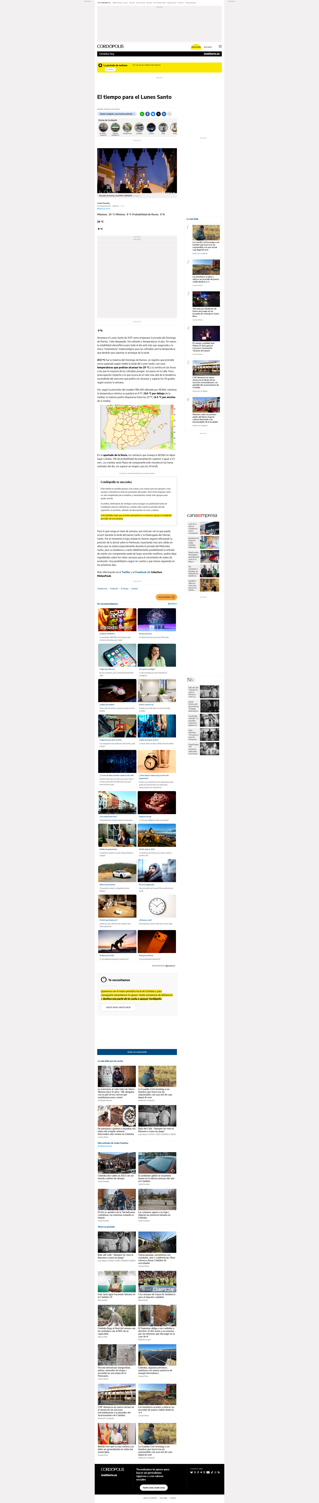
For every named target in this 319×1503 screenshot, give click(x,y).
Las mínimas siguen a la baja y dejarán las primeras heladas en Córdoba (154, 1215)
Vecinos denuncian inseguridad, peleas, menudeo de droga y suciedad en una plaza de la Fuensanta (114, 1371)
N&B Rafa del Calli (117, 2)
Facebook (140, 572)
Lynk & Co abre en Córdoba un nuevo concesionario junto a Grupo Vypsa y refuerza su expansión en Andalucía (194, 528)
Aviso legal (163, 1498)
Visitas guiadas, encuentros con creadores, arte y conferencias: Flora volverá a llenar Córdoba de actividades (156, 1259)
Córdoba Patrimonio (190, 2)
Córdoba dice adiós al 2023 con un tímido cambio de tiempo (116, 1177)
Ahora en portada (106, 1227)
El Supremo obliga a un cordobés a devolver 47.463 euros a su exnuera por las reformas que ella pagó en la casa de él (156, 1332)
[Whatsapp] (142, 114)
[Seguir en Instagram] (204, 1472)
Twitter (126, 572)
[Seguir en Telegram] (201, 1472)
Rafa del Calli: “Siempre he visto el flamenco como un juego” (156, 1130)
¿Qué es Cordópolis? (150, 1498)
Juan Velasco (143, 1134)
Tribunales (149, 2)
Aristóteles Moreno (105, 1100)
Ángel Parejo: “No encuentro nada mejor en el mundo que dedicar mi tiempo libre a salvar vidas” (194, 749)
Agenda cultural (171, 2)
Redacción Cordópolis (146, 1100)
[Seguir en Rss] (219, 1472)
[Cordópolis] (114, 1469)
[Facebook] (147, 114)
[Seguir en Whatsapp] (215, 1472)
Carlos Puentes (103, 203)
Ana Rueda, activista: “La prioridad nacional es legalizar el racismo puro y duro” (193, 720)
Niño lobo (132, 2)
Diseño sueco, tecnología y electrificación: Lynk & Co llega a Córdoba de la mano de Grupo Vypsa (194, 557)
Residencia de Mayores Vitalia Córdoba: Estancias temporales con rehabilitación (194, 542)
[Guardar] (169, 114)
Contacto (173, 1498)
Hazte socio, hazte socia (118, 1007)
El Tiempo (124, 589)
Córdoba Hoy (106, 53)
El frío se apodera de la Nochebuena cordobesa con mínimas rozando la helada (116, 1215)
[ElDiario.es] (212, 54)
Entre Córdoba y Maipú (159, 2)
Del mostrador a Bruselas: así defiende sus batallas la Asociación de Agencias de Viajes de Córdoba (193, 571)
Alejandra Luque (144, 1339)
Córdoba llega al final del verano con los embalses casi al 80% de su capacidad (116, 1331)
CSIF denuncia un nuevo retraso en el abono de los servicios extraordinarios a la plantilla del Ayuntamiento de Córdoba (116, 1411)
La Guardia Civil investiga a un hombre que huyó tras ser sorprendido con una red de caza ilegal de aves (155, 1093)
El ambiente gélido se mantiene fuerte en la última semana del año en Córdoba (156, 1178)
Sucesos (125, 2)
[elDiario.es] (114, 1474)
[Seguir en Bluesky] (191, 1472)
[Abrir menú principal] (220, 46)
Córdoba (134, 589)
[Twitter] (158, 114)
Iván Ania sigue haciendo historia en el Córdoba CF (116, 1296)
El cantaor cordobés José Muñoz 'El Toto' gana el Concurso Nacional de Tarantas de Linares (203, 347)
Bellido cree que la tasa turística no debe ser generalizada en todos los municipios (116, 1449)
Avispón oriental (140, 2)
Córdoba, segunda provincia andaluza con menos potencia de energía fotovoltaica (155, 1370)
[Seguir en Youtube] (208, 1472)
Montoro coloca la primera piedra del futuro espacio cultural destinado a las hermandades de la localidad (205, 418)
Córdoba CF (180, 2)
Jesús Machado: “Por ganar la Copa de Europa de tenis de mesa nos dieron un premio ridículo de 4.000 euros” (194, 734)
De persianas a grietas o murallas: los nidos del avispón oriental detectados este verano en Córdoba (116, 1131)
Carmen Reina (103, 1137)
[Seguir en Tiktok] (212, 1472)
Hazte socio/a (196, 47)
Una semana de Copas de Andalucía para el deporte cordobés (156, 1296)
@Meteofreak (104, 209)
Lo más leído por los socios (110, 1061)
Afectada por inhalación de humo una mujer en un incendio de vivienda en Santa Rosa (206, 312)
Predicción (114, 589)
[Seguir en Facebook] (198, 1472)
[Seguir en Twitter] (195, 1472)
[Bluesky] (153, 114)
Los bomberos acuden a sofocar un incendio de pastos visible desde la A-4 (156, 1410)
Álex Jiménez (102, 1300)
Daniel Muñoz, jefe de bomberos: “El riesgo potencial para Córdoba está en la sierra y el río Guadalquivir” (194, 706)
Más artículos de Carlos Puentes (113, 1143)
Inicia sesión (208, 47)
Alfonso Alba (102, 1337)
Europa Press (143, 1376)
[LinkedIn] (164, 114)
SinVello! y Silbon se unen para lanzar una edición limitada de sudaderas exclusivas (193, 585)
